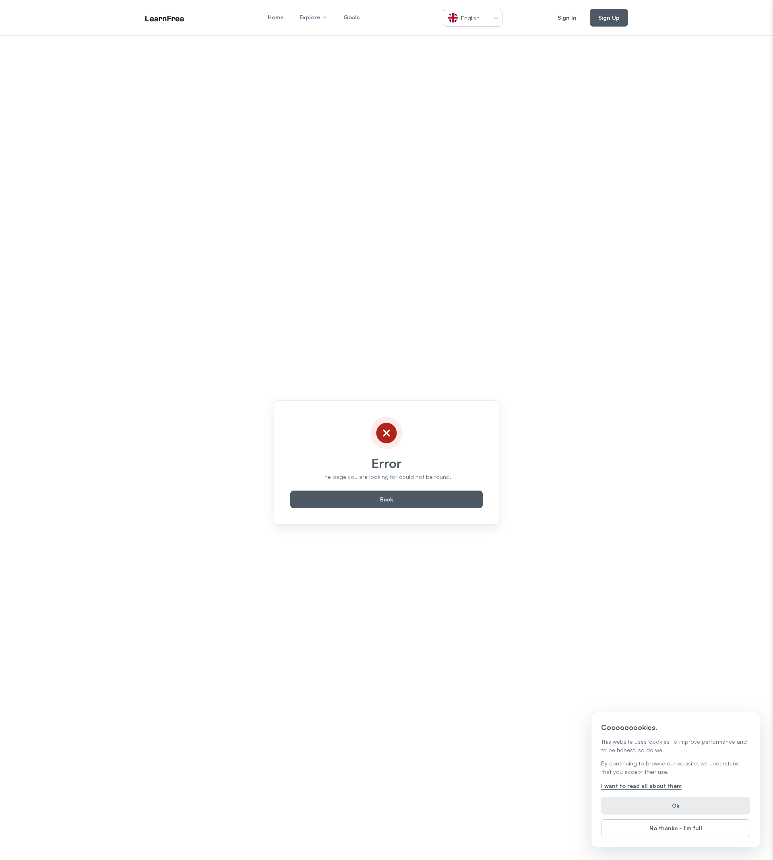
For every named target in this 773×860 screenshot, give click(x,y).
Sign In (567, 17)
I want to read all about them (641, 785)
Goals (351, 17)
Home (275, 17)
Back (386, 499)
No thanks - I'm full (675, 828)
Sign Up (609, 17)
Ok (676, 805)
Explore (310, 17)
